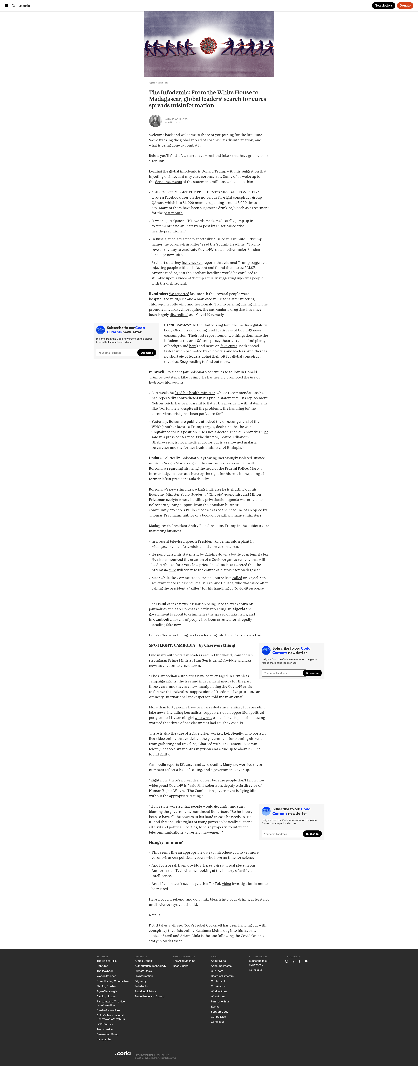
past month (173, 213)
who (199, 718)
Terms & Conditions (144, 1054)
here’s (208, 865)
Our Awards (218, 986)
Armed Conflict (144, 961)
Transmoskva (105, 1029)
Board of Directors (222, 976)
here (192, 346)
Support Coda (219, 1011)
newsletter (160, 83)
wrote (207, 718)
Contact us (217, 1021)
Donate (405, 5)
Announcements (221, 966)
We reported (179, 294)
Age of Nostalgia (107, 991)
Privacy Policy (162, 1054)
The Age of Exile (107, 961)
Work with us (219, 991)
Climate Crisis (143, 971)
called (237, 578)
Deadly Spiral (181, 966)
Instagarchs (104, 1039)
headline (237, 244)
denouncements (168, 182)
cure (172, 570)
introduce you (227, 852)
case (180, 733)
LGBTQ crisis (105, 1024)
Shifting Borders (107, 986)
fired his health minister (195, 393)
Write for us (218, 996)
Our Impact (218, 981)
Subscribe (147, 352)
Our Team (217, 971)
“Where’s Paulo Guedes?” (190, 510)
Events (215, 1006)
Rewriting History (145, 991)
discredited (179, 315)
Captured (102, 966)
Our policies (218, 1016)
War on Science (106, 976)
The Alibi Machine (184, 961)
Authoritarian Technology (150, 966)
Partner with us (220, 1001)
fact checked (192, 263)
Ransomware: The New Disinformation (111, 1003)
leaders (239, 351)
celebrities (216, 351)
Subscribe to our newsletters (259, 963)
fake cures (228, 346)
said (218, 250)
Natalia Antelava (176, 119)
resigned (192, 463)
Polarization (142, 986)
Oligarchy (140, 981)
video (226, 884)
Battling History (106, 996)
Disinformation (144, 976)
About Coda (218, 961)
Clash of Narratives (108, 1010)
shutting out (241, 489)
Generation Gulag (107, 1034)
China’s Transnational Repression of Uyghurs (111, 1017)
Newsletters (384, 5)
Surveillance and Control (150, 996)
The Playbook (105, 971)
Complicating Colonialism (113, 981)
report (210, 335)
